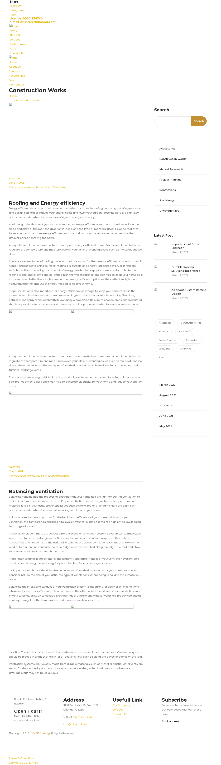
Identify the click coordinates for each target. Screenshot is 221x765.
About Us (15, 35)
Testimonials (17, 44)
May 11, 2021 (16, 471)
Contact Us (16, 53)
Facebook (15, 5)
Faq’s (12, 48)
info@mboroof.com (76, 724)
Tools (161, 357)
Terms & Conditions (21, 758)
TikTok (13, 14)
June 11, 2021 (16, 182)
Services (14, 39)
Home (13, 30)
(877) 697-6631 (83, 717)
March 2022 (167, 384)
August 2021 (167, 395)
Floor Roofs (185, 331)
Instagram (16, 10)
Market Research (171, 169)
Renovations (44, 187)
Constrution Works (191, 323)
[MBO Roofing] (13, 26)
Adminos (14, 178)
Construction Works (27, 100)
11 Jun (14, 174)
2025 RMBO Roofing (37, 733)
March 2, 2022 (179, 252)
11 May (15, 462)
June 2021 (166, 415)
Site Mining (59, 187)
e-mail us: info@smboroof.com (32, 22)
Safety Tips (164, 348)
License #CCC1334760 (26, 18)
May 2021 (165, 426)
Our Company (122, 705)
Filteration (164, 331)
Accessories (167, 148)
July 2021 (165, 405)
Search (161, 110)
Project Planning (170, 179)
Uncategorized (60, 475)
